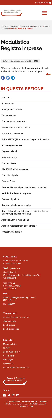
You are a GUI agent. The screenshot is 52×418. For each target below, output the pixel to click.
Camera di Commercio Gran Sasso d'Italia (17, 26)
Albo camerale (9, 321)
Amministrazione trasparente (16, 317)
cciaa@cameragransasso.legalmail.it (19, 297)
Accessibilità (8, 363)
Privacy (6, 348)
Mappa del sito (10, 344)
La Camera (38, 26)
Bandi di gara (9, 325)
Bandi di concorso (11, 329)
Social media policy (11, 352)
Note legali (8, 359)
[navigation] (44, 13)
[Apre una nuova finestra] (3, 78)
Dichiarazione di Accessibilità (16, 367)
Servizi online (42, 2)
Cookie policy (9, 355)
